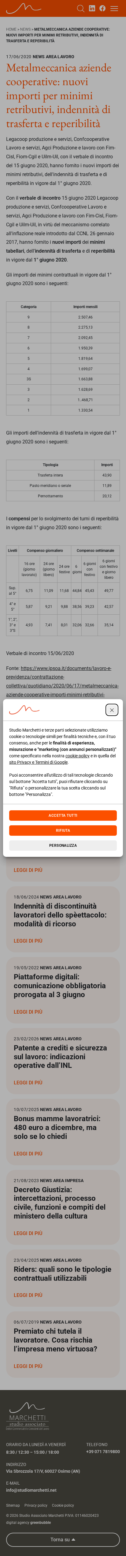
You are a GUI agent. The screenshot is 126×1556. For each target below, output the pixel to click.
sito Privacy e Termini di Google (38, 762)
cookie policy (77, 755)
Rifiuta (63, 830)
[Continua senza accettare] (112, 709)
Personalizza (63, 845)
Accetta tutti (63, 815)
